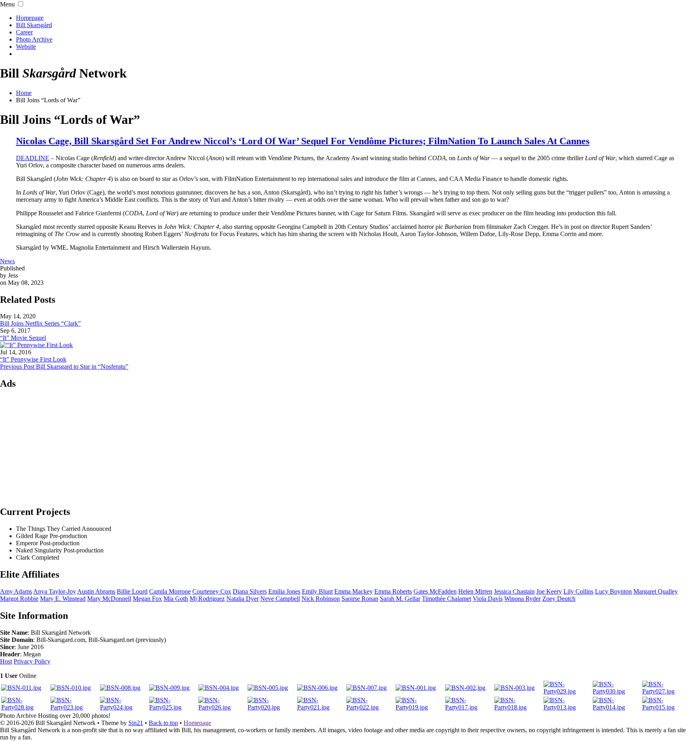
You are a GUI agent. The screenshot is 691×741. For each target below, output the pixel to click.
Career (24, 32)
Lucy (613, 591)
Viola (488, 598)
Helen (475, 591)
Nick (321, 598)
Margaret (655, 591)
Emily (317, 591)
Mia (176, 598)
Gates (435, 591)
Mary (109, 598)
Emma (353, 591)
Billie (132, 591)
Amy (16, 591)
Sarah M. (400, 598)
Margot (19, 598)
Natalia (242, 598)
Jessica (514, 591)
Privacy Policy (32, 661)
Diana (250, 591)
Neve (280, 598)
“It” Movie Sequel (23, 337)
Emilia (284, 591)
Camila (170, 591)
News (7, 261)
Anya (54, 591)
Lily (578, 591)
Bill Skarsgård (34, 25)
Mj (207, 598)
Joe (549, 591)
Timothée (446, 598)
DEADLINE (32, 158)
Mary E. (63, 598)
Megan (147, 598)
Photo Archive (34, 39)
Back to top (163, 722)
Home (24, 92)
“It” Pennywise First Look (33, 359)
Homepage (30, 17)
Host (6, 661)
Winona (522, 598)
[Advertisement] (345, 447)
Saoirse (360, 598)
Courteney (211, 591)
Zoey (558, 598)
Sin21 (135, 722)
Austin (96, 591)
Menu (7, 4)
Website (26, 46)
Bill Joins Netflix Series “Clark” (40, 323)
